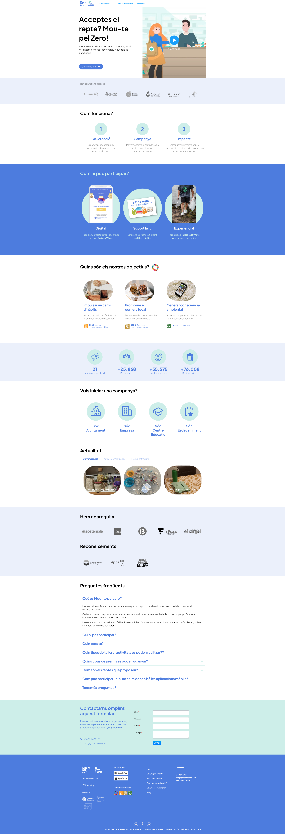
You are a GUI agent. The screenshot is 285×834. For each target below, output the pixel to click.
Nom (136, 712)
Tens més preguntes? (99, 687)
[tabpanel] (142, 482)
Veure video (174, 48)
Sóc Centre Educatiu (158, 430)
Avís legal (185, 829)
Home (149, 769)
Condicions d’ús (172, 829)
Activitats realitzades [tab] (114, 458)
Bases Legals (196, 829)
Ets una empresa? (154, 778)
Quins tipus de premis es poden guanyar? (115, 661)
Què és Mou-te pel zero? (102, 598)
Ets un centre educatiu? (157, 783)
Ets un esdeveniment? (156, 788)
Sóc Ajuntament (95, 428)
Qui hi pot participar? (99, 635)
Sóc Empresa (127, 428)
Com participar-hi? (125, 4)
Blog (149, 792)
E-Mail (137, 726)
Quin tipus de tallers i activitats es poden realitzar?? (123, 652)
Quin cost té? (93, 643)
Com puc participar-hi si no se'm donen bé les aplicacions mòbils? (135, 679)
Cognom (137, 719)
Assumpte (138, 733)
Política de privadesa (154, 829)
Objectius (141, 4)
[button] (86, 478)
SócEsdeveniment (189, 428)
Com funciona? (106, 4)
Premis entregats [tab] (140, 458)
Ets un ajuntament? (155, 774)
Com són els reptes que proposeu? (110, 670)
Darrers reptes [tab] (90, 458)
